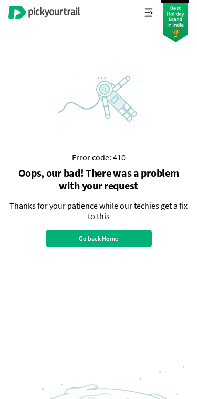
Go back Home (98, 238)
